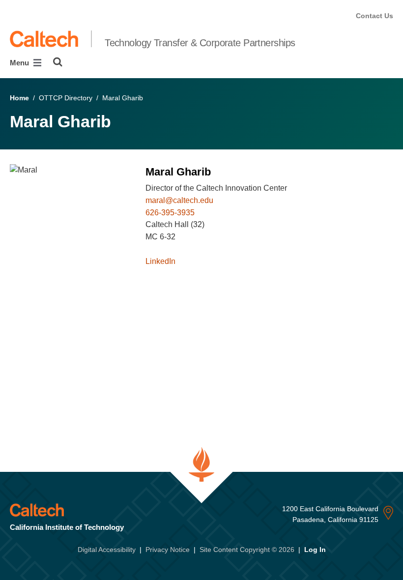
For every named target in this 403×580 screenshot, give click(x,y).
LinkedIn (160, 261)
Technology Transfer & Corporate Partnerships (200, 42)
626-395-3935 (170, 212)
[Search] (57, 62)
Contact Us (374, 16)
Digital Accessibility (107, 549)
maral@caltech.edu (179, 200)
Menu (20, 62)
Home (19, 98)
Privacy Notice (167, 549)
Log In (315, 549)
